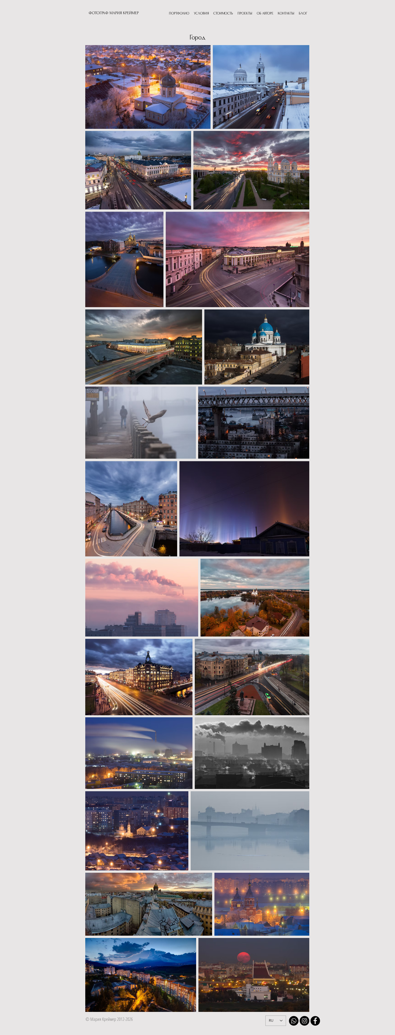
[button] (179, 13)
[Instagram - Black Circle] (304, 1021)
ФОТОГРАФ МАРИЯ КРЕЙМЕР (114, 13)
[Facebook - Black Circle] (315, 1021)
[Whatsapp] (294, 1021)
